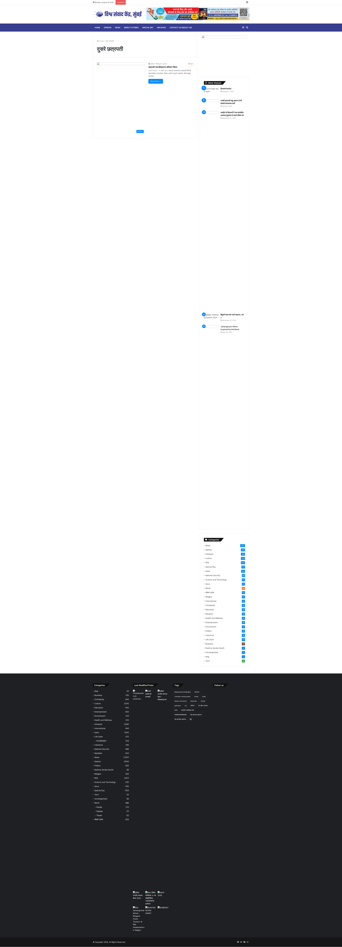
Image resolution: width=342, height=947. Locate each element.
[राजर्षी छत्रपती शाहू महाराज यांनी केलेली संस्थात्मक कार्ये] (211, 104)
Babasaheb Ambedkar (182, 692)
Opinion (107, 27)
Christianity (210, 605)
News (117, 27)
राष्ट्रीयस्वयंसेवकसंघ (180, 715)
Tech (207, 661)
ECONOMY (101, 741)
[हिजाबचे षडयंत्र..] (211, 92)
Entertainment (211, 622)
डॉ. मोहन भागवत (203, 706)
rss (186, 706)
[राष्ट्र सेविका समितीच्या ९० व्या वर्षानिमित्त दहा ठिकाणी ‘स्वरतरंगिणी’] (151, 898)
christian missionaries (182, 696)
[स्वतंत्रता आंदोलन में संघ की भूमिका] (163, 909)
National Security (212, 575)
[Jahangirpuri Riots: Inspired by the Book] (211, 425)
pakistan (177, 706)
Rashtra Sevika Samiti (214, 648)
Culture (208, 558)
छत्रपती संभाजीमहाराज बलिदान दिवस (162, 67)
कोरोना (193, 706)
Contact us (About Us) (181, 27)
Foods (99, 807)
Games (99, 811)
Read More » (155, 81)
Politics (208, 631)
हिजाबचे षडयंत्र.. (226, 88)
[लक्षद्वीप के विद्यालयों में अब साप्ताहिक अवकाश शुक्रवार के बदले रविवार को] (211, 211)
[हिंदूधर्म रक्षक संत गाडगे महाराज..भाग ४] (211, 318)
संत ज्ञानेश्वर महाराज (180, 719)
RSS (207, 563)
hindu (196, 696)
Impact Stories (131, 27)
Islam (207, 571)
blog (207, 657)
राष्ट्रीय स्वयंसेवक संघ (187, 710)
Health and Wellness (214, 618)
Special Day (147, 27)
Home (97, 27)
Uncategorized (211, 652)
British (197, 692)
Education (209, 610)
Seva (207, 584)
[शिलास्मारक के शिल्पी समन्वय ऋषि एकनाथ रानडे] (138, 790)
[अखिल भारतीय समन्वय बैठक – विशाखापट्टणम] (163, 695)
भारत (175, 710)
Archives (161, 27)
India (204, 696)
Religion (208, 597)
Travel (99, 815)
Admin (152, 64)
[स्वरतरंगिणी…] (151, 910)
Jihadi (203, 701)
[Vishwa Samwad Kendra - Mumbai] (117, 14)
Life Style (209, 639)
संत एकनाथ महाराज (195, 715)
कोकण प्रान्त (209, 592)
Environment (210, 627)
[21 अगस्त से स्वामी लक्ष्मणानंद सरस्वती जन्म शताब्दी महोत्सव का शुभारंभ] (151, 694)
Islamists (193, 701)
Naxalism (209, 614)
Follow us (219, 685)
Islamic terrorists (180, 701)
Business (209, 644)
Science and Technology (216, 580)
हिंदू (191, 719)
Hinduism (209, 554)
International (210, 601)
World (207, 588)
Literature (209, 635)
